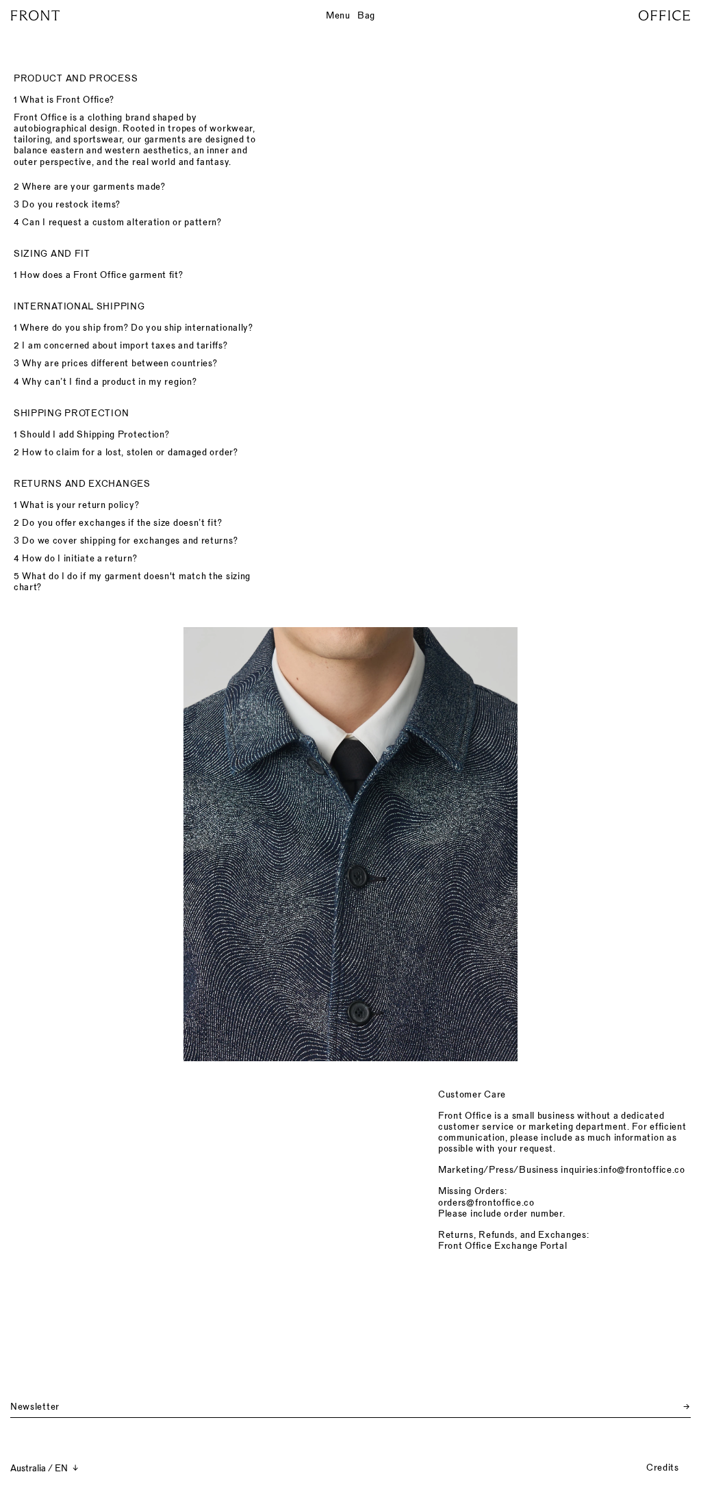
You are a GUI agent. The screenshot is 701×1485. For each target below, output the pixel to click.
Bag (366, 15)
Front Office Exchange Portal (503, 1245)
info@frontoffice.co (642, 1169)
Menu (338, 15)
